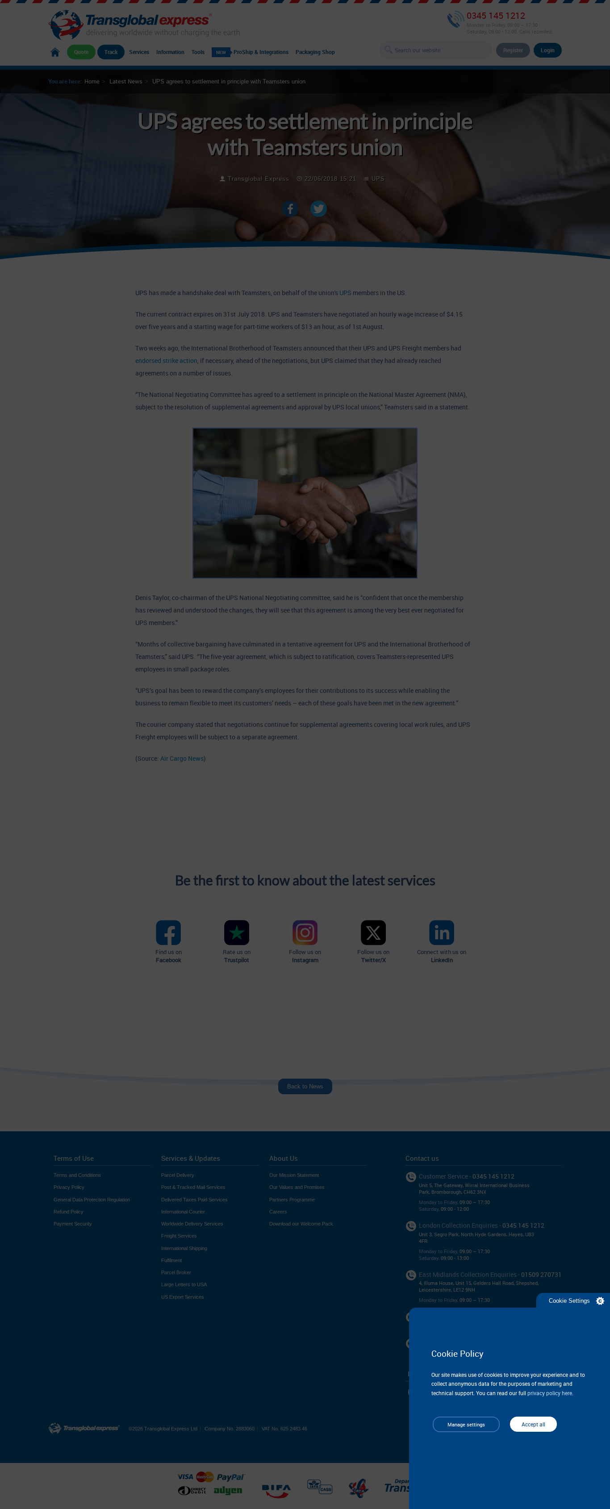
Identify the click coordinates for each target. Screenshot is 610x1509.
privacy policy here (549, 1392)
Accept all (533, 1424)
